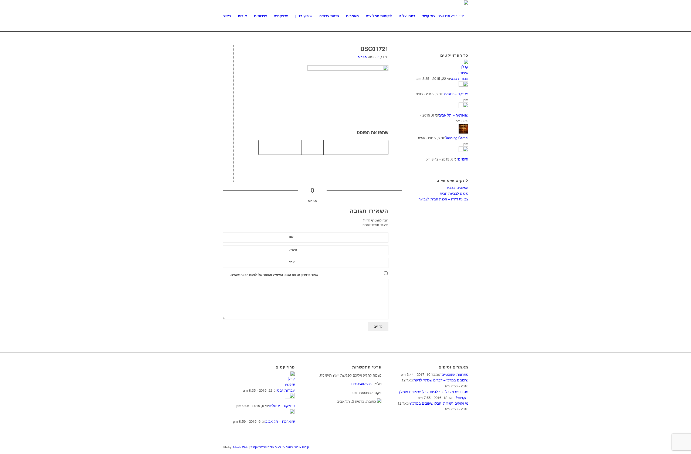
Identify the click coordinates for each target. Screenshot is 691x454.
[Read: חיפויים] (463, 150)
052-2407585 (361, 383)
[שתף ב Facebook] (377, 147)
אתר (292, 262)
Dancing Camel (456, 137)
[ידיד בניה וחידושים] (453, 16)
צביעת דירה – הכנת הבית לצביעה (443, 199)
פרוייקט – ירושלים (455, 93)
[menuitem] (226, 16)
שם (291, 237)
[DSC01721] (234, 58)
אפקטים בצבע (457, 187)
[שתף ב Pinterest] (312, 147)
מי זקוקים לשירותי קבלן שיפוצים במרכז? (438, 403)
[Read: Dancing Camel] (463, 132)
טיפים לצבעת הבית (454, 193)
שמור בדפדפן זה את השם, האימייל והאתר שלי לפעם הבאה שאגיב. (274, 275)
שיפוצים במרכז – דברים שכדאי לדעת (441, 380)
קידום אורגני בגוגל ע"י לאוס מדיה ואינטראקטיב (279, 447)
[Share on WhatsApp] (334, 147)
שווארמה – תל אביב (453, 115)
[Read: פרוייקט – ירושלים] (463, 85)
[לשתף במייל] (269, 147)
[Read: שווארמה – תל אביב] (463, 106)
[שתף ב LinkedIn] (291, 147)
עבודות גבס (459, 78)
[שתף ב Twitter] (356, 147)
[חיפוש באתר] (444, 16)
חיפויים (463, 159)
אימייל (293, 249)
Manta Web (240, 447)
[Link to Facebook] (456, 447)
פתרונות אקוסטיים (455, 374)
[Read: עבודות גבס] (463, 72)
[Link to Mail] (464, 447)
